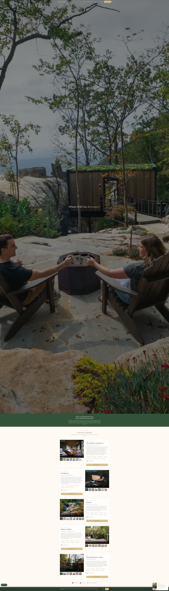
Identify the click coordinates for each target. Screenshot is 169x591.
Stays (85, 1)
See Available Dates (96, 464)
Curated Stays (97, 1)
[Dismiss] (167, 583)
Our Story (101, 1)
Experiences (89, 1)
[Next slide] (82, 449)
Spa (92, 1)
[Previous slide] (61, 449)
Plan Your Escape (107, 1)
